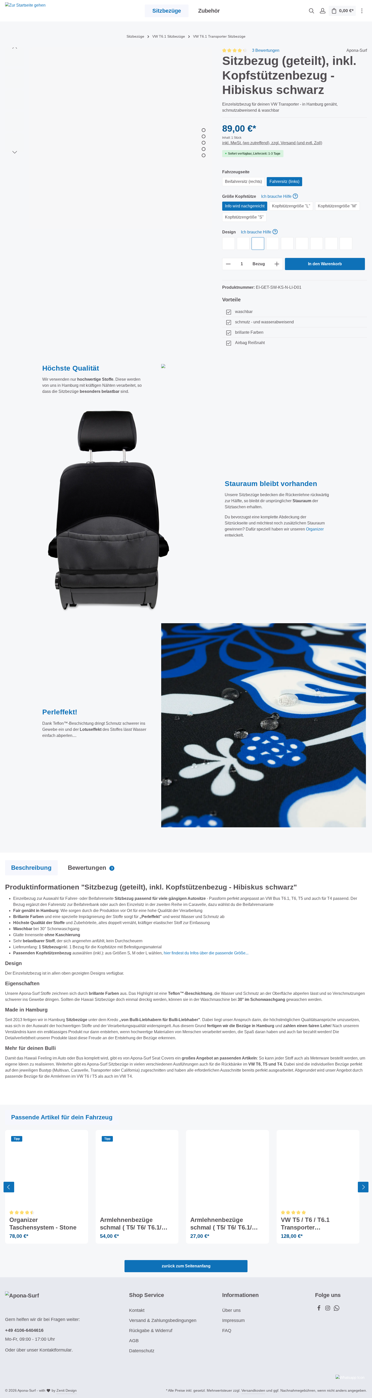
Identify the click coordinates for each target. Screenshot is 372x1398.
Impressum (233, 1320)
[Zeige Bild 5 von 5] (203, 155)
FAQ (226, 1330)
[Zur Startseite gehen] (25, 10)
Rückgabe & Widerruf (150, 1330)
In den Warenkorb (325, 264)
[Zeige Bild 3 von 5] (203, 142)
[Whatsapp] (336, 1309)
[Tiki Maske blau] (287, 243)
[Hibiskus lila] (346, 243)
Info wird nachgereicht (244, 206)
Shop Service (146, 1295)
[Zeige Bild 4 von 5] (203, 149)
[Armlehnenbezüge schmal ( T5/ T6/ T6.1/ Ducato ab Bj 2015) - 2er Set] (227, 1171)
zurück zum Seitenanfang (186, 1266)
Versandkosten (253, 1390)
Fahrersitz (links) (284, 181)
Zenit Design (66, 1390)
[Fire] (302, 243)
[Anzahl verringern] (228, 264)
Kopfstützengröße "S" (244, 217)
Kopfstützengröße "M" (337, 206)
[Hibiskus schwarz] (258, 243)
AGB (134, 1340)
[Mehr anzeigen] (362, 11)
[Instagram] (328, 1309)
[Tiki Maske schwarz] (243, 243)
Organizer (315, 529)
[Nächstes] (14, 152)
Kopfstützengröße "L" (291, 206)
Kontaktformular (55, 1350)
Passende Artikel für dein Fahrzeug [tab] (62, 1117)
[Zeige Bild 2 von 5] (203, 136)
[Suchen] (311, 11)
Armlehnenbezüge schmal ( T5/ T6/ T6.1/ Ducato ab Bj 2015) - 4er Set (134, 1223)
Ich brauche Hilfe (276, 196)
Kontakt (136, 1310)
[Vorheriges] (14, 47)
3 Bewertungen (265, 50)
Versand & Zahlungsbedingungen (162, 1320)
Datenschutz (141, 1350)
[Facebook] (319, 1309)
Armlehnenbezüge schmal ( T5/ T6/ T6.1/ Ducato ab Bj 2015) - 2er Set (224, 1223)
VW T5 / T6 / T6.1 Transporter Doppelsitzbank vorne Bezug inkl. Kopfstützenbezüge (312, 1223)
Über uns (231, 1310)
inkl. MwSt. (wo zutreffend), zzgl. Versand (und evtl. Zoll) (272, 143)
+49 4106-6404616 (24, 1330)
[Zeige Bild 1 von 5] (203, 130)
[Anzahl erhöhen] (277, 264)
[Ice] (272, 243)
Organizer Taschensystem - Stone (42, 1223)
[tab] (31, 867)
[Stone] (228, 243)
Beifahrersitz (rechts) (243, 181)
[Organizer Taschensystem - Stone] (46, 1171)
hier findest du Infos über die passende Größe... (206, 953)
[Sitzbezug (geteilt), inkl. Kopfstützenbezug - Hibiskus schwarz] (120, 138)
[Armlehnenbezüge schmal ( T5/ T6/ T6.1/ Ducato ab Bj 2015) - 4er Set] (137, 1171)
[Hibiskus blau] (331, 243)
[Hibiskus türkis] (316, 243)
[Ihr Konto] (323, 11)
